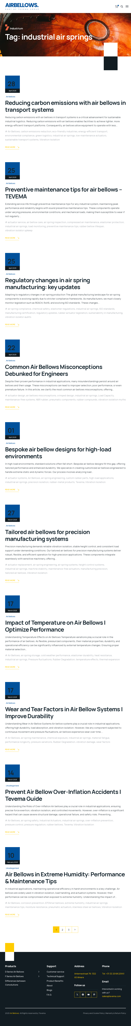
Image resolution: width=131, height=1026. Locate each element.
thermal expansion (109, 659)
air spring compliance (19, 308)
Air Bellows (10, 96)
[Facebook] (83, 994)
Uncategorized (12, 785)
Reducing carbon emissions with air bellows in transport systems (65, 106)
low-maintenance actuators (91, 135)
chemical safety (41, 308)
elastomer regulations (63, 308)
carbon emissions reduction (36, 131)
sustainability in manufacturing (105, 312)
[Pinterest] (94, 994)
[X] (77, 994)
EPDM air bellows (54, 902)
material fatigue (100, 737)
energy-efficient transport (92, 131)
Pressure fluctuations (40, 659)
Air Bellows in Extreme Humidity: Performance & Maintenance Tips (65, 877)
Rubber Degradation (64, 659)
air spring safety (30, 820)
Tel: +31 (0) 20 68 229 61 (113, 973)
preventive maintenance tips (62, 226)
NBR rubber (42, 399)
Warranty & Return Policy (115, 1013)
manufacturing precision (94, 568)
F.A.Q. (49, 994)
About (50, 985)
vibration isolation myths (112, 399)
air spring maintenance (33, 737)
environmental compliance (20, 135)
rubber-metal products (62, 482)
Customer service (55, 971)
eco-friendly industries (64, 131)
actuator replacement (20, 564)
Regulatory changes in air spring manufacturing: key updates (47, 283)
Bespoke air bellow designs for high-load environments (58, 452)
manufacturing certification (20, 312)
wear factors (103, 741)
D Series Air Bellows (14, 971)
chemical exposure (57, 737)
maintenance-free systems (20, 399)
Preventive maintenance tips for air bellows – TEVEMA (63, 192)
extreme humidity (74, 902)
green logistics (44, 135)
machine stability (37, 568)
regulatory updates (46, 312)
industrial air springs (64, 135)
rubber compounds (87, 399)
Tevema (80, 482)
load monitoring (37, 226)
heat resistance (103, 655)
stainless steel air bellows (86, 907)
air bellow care (35, 222)
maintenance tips (14, 907)
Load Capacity (106, 395)
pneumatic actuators (59, 907)
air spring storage (30, 655)
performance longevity (17, 741)
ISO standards (106, 308)
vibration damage (85, 741)
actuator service (17, 222)
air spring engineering (53, 477)
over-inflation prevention (99, 820)
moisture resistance (36, 907)
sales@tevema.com (111, 996)
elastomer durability (82, 655)
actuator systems (17, 477)
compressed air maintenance (83, 222)
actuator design (16, 395)
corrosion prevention (32, 902)
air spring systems (68, 564)
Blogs (49, 990)
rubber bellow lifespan (91, 226)
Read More (10, 147)
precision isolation (38, 482)
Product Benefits (55, 981)
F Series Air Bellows (14, 976)
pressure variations (41, 741)
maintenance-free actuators (64, 568)
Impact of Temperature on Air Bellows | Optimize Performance (55, 626)
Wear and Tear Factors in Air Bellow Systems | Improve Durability (64, 712)
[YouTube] (88, 994)
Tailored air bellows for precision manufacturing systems (47, 535)
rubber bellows (55, 824)
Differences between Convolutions (15, 983)
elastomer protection (112, 222)
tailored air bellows (15, 572)
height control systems (91, 564)
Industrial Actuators (50, 820)
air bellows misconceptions (41, 395)
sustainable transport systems (22, 139)
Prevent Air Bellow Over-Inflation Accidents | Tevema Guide (63, 795)
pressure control (14, 824)
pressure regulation (35, 824)
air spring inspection (55, 222)
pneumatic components (62, 399)
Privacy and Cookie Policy (93, 1013)
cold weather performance (55, 655)
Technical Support (55, 976)
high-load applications (101, 477)
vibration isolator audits (18, 316)
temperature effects (87, 659)
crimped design (65, 395)
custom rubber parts (77, 477)
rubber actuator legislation (73, 312)
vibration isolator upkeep (18, 230)
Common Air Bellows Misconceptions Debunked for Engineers (53, 370)
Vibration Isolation (50, 139)
